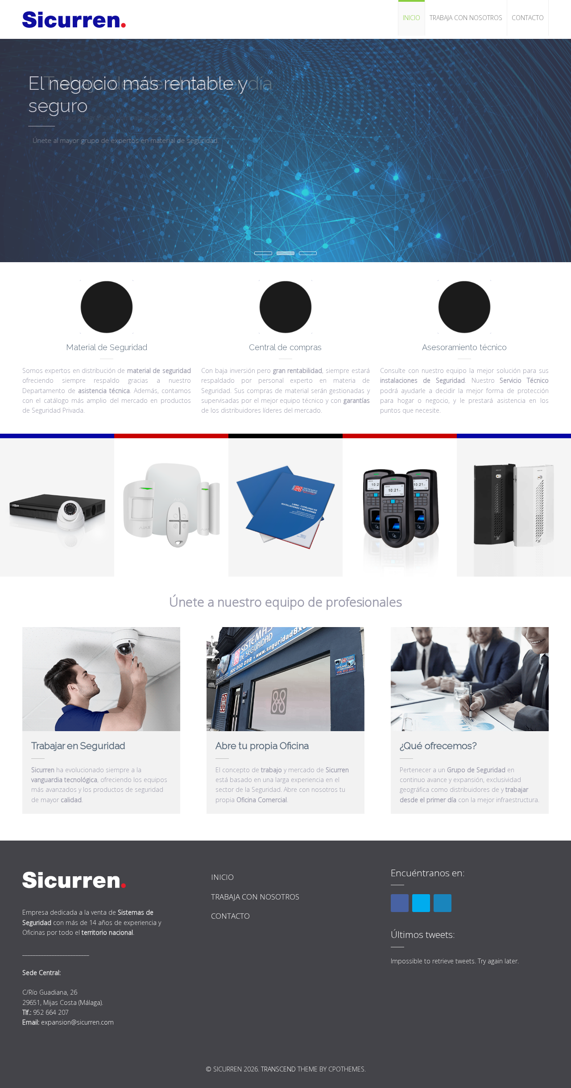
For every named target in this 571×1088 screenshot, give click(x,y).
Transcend (278, 1069)
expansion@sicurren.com (77, 1022)
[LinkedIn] (442, 903)
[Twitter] (421, 903)
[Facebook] (400, 903)
